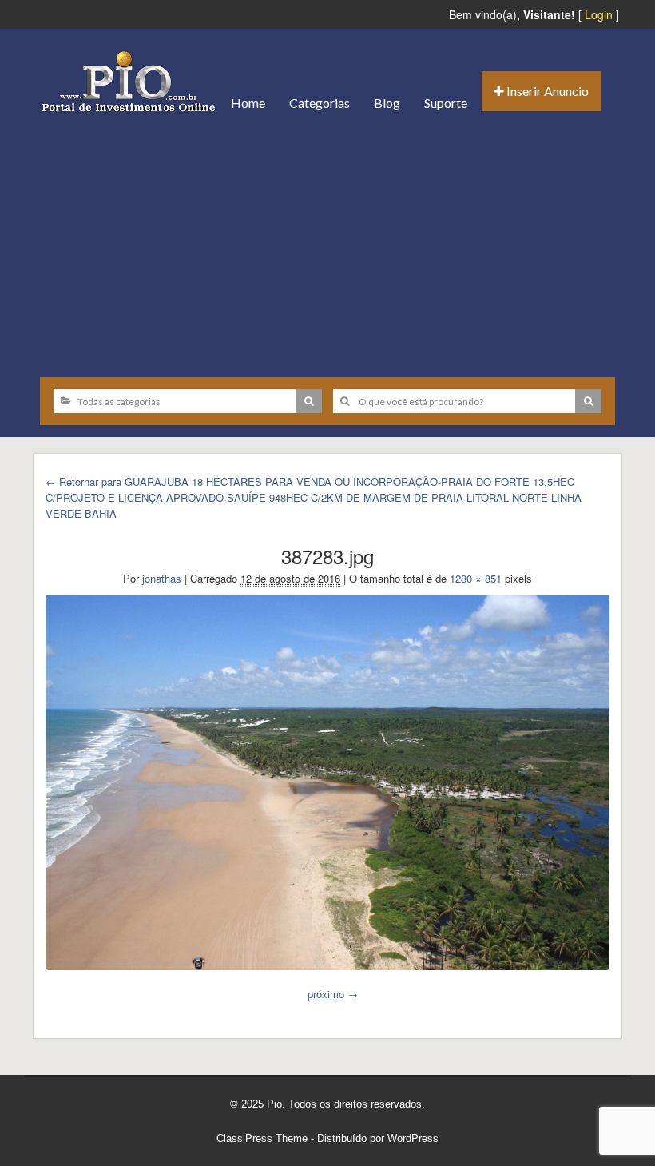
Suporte (445, 102)
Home (248, 102)
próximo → (333, 993)
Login (599, 14)
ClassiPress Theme (262, 1138)
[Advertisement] (327, 245)
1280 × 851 (476, 578)
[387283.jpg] (327, 782)
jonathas (161, 578)
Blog (387, 102)
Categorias (319, 102)
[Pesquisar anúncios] (309, 401)
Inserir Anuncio (546, 90)
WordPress (413, 1138)
